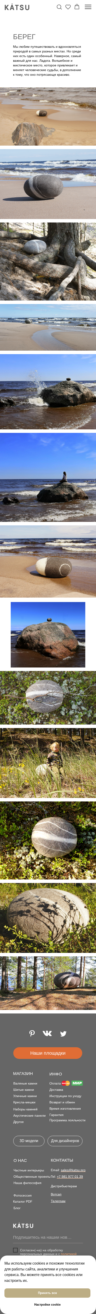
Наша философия (27, 1183)
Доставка (56, 1090)
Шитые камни (23, 1090)
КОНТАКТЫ (62, 1160)
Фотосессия (23, 1195)
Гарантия (56, 1115)
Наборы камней (25, 1109)
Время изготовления (65, 1108)
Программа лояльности (67, 1120)
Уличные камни (25, 1096)
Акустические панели (29, 1115)
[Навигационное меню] (88, 7)
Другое (18, 1122)
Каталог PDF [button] (22, 1201)
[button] (59, 7)
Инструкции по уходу (65, 1096)
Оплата (55, 1083)
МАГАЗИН (23, 1073)
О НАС (20, 1160)
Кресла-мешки (24, 1102)
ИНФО (55, 1074)
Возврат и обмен (62, 1102)
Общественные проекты (32, 1176)
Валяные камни (25, 1083)
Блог (17, 1208)
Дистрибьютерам (64, 1186)
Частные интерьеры (29, 1170)
